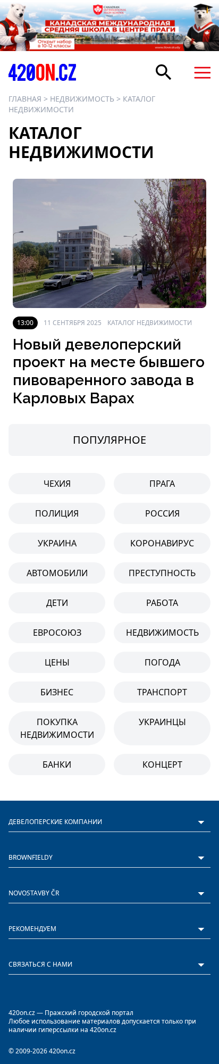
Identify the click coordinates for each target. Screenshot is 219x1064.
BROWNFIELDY (31, 857)
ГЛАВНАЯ (25, 99)
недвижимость (162, 632)
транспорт (162, 692)
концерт (162, 764)
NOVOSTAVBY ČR (34, 892)
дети (57, 603)
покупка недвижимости (57, 728)
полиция (57, 513)
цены (57, 662)
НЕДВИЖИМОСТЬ (82, 99)
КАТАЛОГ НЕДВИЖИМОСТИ (149, 322)
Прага (162, 483)
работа (162, 603)
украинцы (162, 722)
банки (57, 764)
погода (162, 662)
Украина (57, 543)
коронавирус (162, 543)
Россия (162, 513)
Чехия (57, 483)
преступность (162, 573)
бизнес (56, 692)
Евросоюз (57, 632)
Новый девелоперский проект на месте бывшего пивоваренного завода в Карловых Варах (109, 371)
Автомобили (57, 573)
